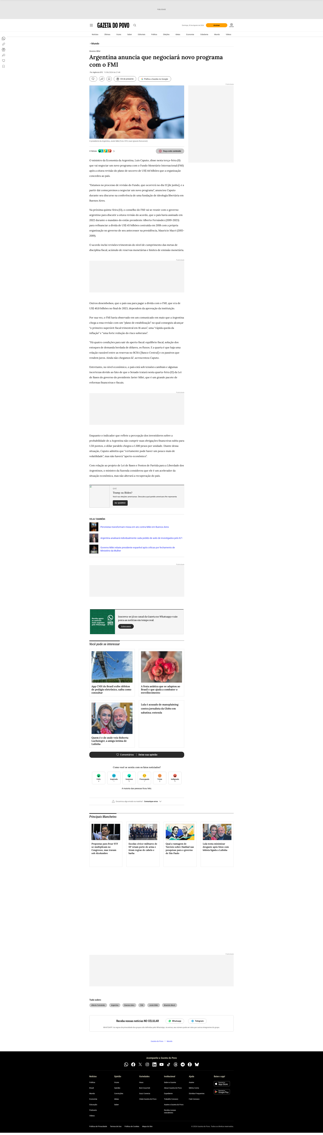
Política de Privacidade (98, 1126)
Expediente (168, 1093)
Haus (141, 1082)
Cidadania (204, 34)
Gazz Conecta (144, 1093)
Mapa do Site (147, 1126)
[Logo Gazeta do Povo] (113, 25)
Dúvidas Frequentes (196, 1093)
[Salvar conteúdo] (109, 78)
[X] (140, 1064)
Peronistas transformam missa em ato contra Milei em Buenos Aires (134, 526)
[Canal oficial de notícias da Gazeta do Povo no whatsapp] (126, 1064)
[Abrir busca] (134, 25)
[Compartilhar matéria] (101, 78)
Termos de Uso (116, 1126)
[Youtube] (161, 1064)
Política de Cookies (132, 1126)
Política (154, 34)
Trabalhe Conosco (171, 1099)
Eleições (166, 34)
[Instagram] (147, 1064)
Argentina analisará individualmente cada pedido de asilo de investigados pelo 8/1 (141, 538)
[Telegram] (183, 1064)
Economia (190, 34)
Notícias (95, 34)
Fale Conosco (194, 1099)
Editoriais (141, 34)
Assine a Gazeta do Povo (173, 1105)
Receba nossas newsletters (170, 1111)
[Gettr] (190, 1064)
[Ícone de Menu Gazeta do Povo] (91, 25)
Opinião (117, 1088)
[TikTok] (169, 1064)
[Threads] (176, 1064)
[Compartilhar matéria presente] (3, 49)
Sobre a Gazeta (170, 1082)
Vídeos (228, 34)
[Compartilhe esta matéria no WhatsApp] (3, 38)
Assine (191, 1082)
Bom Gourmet (144, 1088)
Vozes (118, 34)
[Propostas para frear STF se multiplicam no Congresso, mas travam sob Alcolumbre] (105, 832)
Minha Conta (194, 1088)
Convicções (118, 1093)
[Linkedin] (154, 1064)
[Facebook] (133, 1064)
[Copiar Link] (3, 44)
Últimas (107, 34)
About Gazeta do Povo (173, 1088)
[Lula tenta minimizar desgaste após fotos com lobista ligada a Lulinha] (217, 832)
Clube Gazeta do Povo (147, 1099)
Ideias (178, 34)
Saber (129, 34)
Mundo (217, 34)
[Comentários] (93, 78)
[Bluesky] (197, 1064)
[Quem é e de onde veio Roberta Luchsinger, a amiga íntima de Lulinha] (112, 718)
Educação (93, 1105)
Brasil (91, 1088)
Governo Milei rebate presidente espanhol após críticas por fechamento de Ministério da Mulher (137, 549)
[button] (136, 802)
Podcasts (93, 1110)
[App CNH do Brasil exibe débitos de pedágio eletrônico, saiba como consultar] (112, 667)
